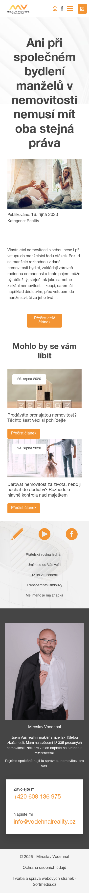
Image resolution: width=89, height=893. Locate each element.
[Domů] (55, 8)
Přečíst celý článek (44, 321)
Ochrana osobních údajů (44, 868)
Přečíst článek (23, 434)
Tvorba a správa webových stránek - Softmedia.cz (44, 882)
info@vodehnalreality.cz (45, 822)
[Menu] (70, 8)
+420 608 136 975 (37, 797)
